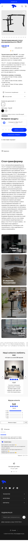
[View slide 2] (13, 472)
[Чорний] (2, 111)
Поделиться (6, 151)
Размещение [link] (14, 249)
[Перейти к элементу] (3, 37)
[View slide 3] (15, 472)
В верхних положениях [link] (9, 281)
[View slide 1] (11, 472)
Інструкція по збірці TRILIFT (16, 122)
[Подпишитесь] (24, 517)
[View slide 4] (16, 472)
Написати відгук (12, 422)
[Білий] (10, 111)
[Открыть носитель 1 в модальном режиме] (24, 12)
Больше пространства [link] (18, 293)
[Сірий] (6, 111)
